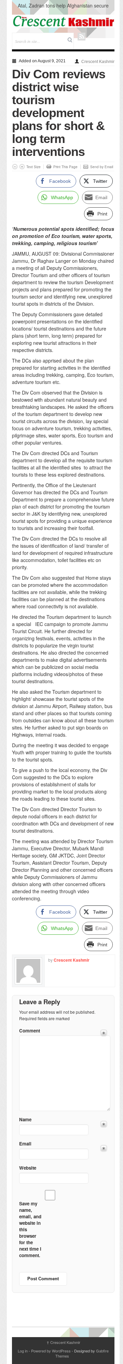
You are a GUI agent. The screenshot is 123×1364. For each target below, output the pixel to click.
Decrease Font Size (15, 167)
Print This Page (65, 166)
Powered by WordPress (51, 1350)
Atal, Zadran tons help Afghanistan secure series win (63, 9)
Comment (29, 1030)
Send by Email (101, 166)
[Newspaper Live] (63, 21)
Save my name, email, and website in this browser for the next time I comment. (30, 1229)
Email (25, 1143)
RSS (81, 37)
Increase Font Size (22, 167)
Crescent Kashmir (97, 61)
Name (25, 1119)
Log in (23, 1350)
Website (27, 1168)
